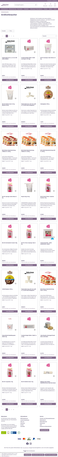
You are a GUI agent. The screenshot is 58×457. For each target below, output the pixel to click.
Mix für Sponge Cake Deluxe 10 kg (48, 58)
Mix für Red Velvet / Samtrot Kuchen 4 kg (47, 197)
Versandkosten (26, 447)
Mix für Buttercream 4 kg (27, 381)
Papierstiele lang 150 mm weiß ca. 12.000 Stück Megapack (28, 290)
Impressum (22, 423)
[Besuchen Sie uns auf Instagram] (30, 443)
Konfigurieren (28, 454)
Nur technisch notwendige (38, 454)
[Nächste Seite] (11, 36)
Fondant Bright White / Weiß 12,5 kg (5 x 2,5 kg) (28, 58)
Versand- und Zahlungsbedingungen (47, 418)
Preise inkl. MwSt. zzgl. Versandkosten (9, 123)
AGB (41, 424)
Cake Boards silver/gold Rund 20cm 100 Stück (47, 336)
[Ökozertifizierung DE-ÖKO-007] (3, 432)
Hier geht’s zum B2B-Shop (52, 0)
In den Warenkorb (10, 79)
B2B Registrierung (24, 418)
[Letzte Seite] (13, 36)
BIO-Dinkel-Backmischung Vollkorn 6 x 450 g (27, 151)
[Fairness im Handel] (8, 432)
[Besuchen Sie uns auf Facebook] (27, 443)
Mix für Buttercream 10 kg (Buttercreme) (8, 104)
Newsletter (22, 426)
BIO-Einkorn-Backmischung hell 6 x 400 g (47, 290)
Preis (11, 30)
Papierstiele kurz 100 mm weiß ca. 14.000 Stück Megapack (28, 104)
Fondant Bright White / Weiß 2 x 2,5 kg (29, 336)
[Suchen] (35, 5)
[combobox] (24, 5)
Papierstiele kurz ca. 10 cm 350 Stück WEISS (9, 58)
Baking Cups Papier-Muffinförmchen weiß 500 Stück (48, 382)
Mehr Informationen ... (6, 455)
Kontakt (22, 424)
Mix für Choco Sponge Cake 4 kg (28, 243)
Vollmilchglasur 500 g (7, 289)
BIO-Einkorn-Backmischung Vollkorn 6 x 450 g (9, 151)
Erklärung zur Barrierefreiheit (45, 426)
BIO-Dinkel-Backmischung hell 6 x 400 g (47, 151)
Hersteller (4, 30)
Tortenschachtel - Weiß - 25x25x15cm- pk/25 (46, 243)
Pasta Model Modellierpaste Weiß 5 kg (8, 336)
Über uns (22, 421)
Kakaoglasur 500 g (44, 104)
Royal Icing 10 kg (25, 196)
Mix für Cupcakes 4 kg (7, 381)
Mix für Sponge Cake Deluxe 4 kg (9, 197)
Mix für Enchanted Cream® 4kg (9, 242)
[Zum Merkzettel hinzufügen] (15, 52)
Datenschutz (42, 423)
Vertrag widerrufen (44, 430)
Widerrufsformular (43, 421)
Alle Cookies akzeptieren (51, 454)
